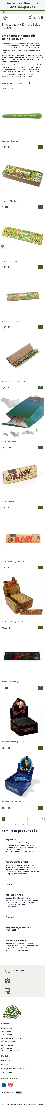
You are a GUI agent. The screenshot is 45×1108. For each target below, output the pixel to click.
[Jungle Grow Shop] (5, 18)
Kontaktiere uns (7, 1061)
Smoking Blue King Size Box (13, 802)
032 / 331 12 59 (6, 1035)
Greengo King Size (9, 261)
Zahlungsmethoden (9, 1073)
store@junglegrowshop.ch (11, 1038)
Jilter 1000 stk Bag (9, 441)
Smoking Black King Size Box (13, 741)
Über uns (4, 1065)
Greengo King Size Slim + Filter (14, 381)
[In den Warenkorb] (40, 147)
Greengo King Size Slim (11, 321)
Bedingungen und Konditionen (13, 1069)
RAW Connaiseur (9, 501)
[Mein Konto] (35, 17)
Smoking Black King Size (12, 681)
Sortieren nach (7, 83)
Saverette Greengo (10, 141)
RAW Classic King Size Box (13, 621)
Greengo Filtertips (9, 201)
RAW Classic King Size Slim (13, 561)
